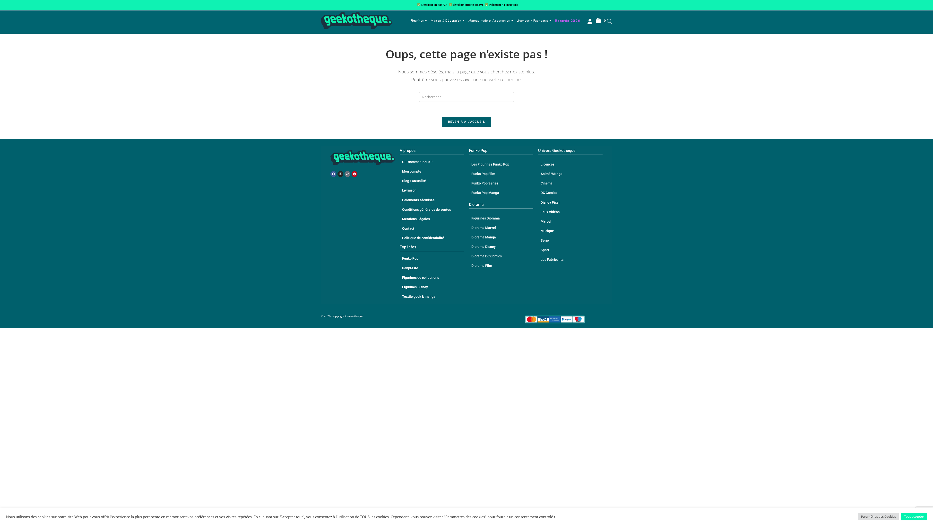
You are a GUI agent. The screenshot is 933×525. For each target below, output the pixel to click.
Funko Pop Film (483, 174)
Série (545, 240)
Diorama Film (481, 266)
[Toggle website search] (609, 21)
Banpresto (410, 268)
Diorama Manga (483, 237)
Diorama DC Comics (486, 256)
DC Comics (549, 193)
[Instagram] (340, 174)
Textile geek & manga (418, 296)
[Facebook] (333, 174)
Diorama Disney (483, 247)
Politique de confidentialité (423, 238)
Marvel (546, 221)
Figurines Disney (415, 287)
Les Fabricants (552, 260)
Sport (545, 250)
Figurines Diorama (485, 218)
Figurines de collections (420, 278)
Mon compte (411, 171)
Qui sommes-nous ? (417, 162)
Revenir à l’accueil (466, 121)
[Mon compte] (590, 22)
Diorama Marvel (483, 228)
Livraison (409, 190)
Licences (547, 164)
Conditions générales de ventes (426, 209)
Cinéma (547, 183)
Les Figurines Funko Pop (490, 164)
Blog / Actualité (414, 181)
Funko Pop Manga (485, 193)
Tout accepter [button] (914, 516)
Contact (408, 228)
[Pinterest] (354, 174)
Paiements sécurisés (418, 200)
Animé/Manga (551, 174)
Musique (547, 231)
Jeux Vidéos (550, 212)
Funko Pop (410, 258)
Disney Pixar (550, 202)
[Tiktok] (347, 174)
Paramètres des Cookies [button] (878, 516)
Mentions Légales (416, 219)
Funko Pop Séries (484, 183)
